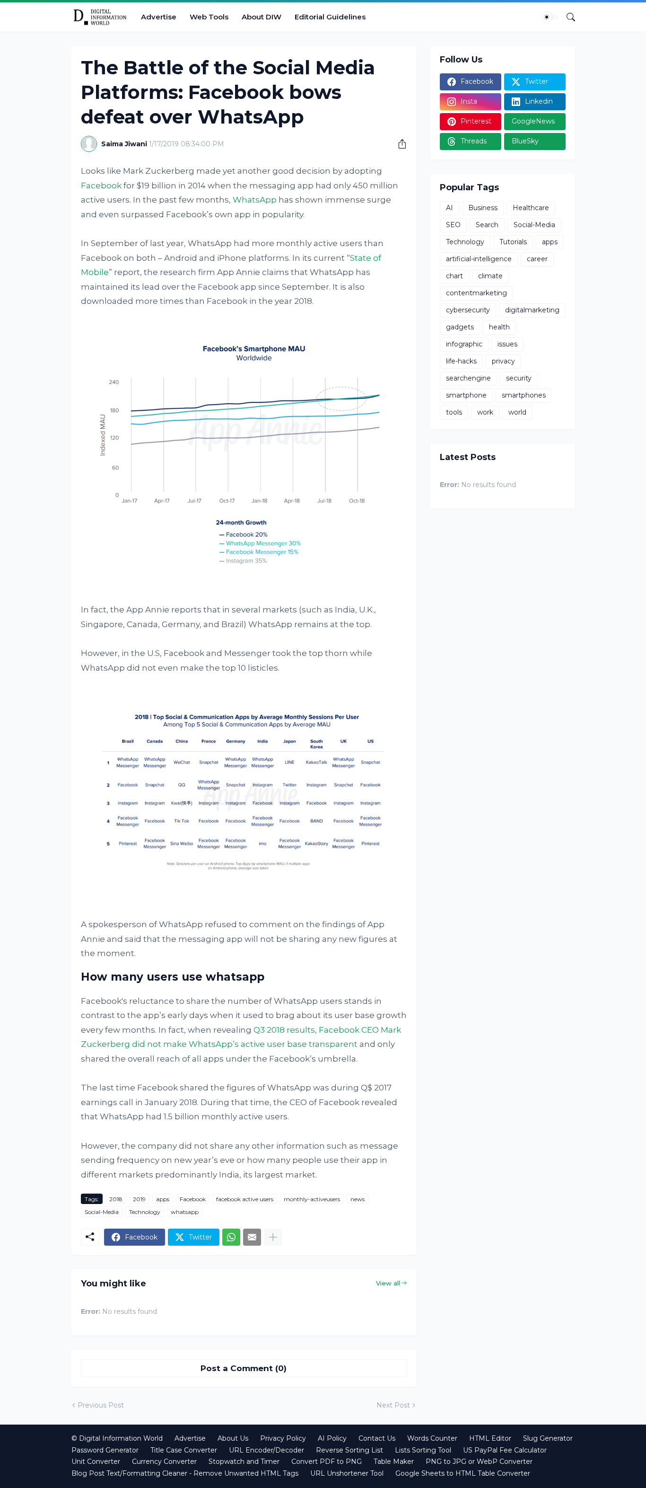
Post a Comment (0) (244, 1368)
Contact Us (376, 1438)
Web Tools (209, 16)
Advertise (158, 16)
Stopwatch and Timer (244, 1461)
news (357, 1199)
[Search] (567, 17)
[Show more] (273, 1237)
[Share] (399, 144)
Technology (144, 1211)
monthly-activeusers (312, 1199)
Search (487, 225)
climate (490, 276)
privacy (503, 361)
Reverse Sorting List (349, 1450)
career (537, 259)
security (519, 378)
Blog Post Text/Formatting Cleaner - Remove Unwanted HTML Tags (184, 1473)
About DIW (261, 16)
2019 (139, 1199)
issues (507, 344)
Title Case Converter (183, 1450)
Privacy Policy (283, 1438)
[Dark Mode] (550, 17)
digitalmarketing (532, 310)
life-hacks (461, 361)
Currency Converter (164, 1461)
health (499, 327)
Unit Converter (95, 1461)
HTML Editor (490, 1438)
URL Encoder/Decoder (266, 1450)
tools (454, 412)
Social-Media (102, 1211)
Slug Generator (548, 1438)
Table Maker (394, 1461)
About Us (233, 1438)
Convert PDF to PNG (326, 1461)
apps (162, 1199)
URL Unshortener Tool (347, 1473)
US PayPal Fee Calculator (505, 1450)
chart (454, 276)
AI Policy (332, 1438)
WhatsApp (255, 199)
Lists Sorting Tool (423, 1450)
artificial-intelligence (479, 259)
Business (483, 208)
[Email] (252, 1237)
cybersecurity (468, 310)
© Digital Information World (117, 1438)
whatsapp (185, 1211)
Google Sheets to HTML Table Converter (462, 1473)
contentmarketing (476, 293)
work (485, 412)
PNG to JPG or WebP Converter (479, 1461)
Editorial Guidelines (330, 16)
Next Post (393, 1405)
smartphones (524, 395)
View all (388, 1283)
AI (449, 208)
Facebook (101, 185)
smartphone (466, 395)
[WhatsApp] (231, 1237)
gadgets (460, 327)
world (517, 412)
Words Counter (432, 1438)
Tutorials (513, 242)
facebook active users (244, 1199)
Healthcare (531, 208)
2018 (115, 1199)
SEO (453, 225)
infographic (464, 344)
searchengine (468, 378)
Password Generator (105, 1450)
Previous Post (101, 1405)
